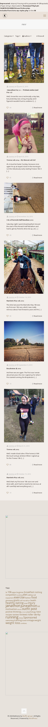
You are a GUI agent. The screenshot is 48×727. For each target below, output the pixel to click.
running (12, 617)
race (38, 611)
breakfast (29, 592)
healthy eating (14, 603)
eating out (32, 595)
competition (11, 594)
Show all (41, 36)
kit (39, 606)
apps (14, 592)
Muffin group (27, 716)
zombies (23, 623)
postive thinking (13, 611)
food (34, 597)
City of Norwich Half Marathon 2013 (20, 220)
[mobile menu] (45, 15)
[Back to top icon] (24, 711)
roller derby (34, 614)
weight (37, 620)
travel (24, 620)
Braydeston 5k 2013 (14, 368)
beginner (20, 592)
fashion (28, 598)
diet (25, 594)
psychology (31, 612)
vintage (30, 620)
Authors (27, 36)
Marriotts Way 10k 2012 (15, 477)
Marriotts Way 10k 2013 (15, 301)
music (19, 609)
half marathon (25, 600)
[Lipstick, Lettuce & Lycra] (5, 15)
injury (31, 603)
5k (6, 592)
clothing (38, 592)
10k (10, 592)
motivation (11, 609)
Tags (17, 36)
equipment (10, 598)
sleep (21, 618)
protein (23, 612)
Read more (38, 107)
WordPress (33, 718)
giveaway (9, 600)
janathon (13, 605)
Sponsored (30, 617)
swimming (10, 620)
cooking (20, 595)
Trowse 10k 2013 (13, 449)
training (18, 620)
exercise (19, 597)
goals (16, 600)
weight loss (13, 623)
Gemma (11, 86)
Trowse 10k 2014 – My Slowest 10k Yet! (21, 160)
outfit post (29, 609)
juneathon (29, 605)
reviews (23, 614)
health (33, 600)
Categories (8, 36)
